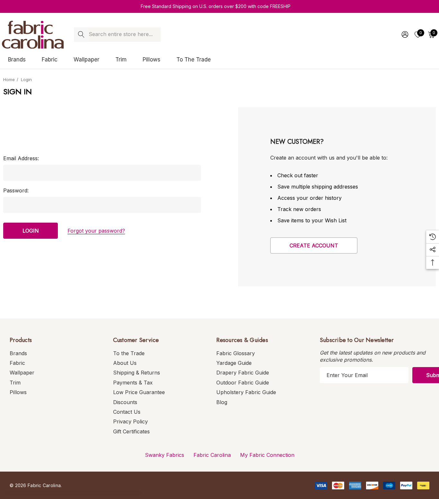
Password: (16, 190)
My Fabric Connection (267, 455)
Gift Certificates (131, 431)
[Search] (81, 34)
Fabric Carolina (212, 455)
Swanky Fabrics (164, 455)
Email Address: (21, 158)
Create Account (314, 245)
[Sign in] (404, 34)
